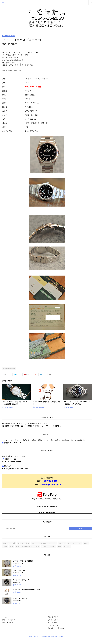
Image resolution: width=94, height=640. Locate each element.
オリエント (67, 546)
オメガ (59, 546)
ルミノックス (43, 543)
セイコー (86, 543)
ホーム (4, 617)
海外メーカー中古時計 (9, 368)
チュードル (62, 543)
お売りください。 (53, 620)
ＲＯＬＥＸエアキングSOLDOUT (20, 600)
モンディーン (71, 543)
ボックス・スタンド (27, 546)
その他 (5, 546)
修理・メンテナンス (9, 620)
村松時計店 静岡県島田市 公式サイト (53, 636)
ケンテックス (52, 543)
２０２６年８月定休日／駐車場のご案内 (26, 589)
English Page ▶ (47, 512)
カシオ (17, 546)
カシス (37, 546)
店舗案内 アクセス (8, 623)
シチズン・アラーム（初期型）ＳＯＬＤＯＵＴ (23, 562)
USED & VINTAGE (54, 623)
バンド (11, 546)
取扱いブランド (53, 617)
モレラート (45, 546)
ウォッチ (34, 543)
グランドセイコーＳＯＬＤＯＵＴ (19, 572)
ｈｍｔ (79, 543)
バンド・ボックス (52, 625)
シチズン (52, 546)
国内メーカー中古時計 (9, 543)
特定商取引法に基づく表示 (56, 628)
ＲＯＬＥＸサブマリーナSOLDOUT (21, 581)
